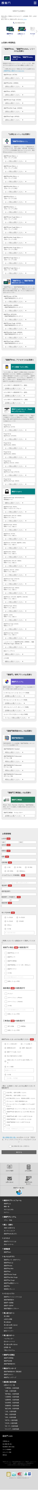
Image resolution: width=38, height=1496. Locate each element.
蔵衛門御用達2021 (9, 1364)
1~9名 (9, 867)
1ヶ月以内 (10, 917)
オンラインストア (9, 1230)
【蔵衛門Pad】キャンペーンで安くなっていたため (20, 1109)
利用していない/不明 (13, 981)
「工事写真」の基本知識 (11, 1388)
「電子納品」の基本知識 (11, 1394)
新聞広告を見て (11, 1048)
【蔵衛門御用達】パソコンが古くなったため (18, 1119)
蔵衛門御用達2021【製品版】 (13, 1371)
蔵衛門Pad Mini (8, 1268)
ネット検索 (10, 1066)
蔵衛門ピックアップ (10, 1377)
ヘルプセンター (8, 1338)
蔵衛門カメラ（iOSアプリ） (12, 1259)
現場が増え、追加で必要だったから (16, 1095)
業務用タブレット (9, 1289)
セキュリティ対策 (7, 1452)
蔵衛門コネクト (8, 1374)
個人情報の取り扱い (10, 1137)
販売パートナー (8, 1331)
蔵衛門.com (7, 1436)
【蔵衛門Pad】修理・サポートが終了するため (19, 1116)
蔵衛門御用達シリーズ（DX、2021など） (19, 965)
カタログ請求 (9, 1170)
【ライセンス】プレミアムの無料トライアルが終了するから (20, 1105)
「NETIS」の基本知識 (10, 1420)
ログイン (6, 1212)
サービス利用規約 (7, 1449)
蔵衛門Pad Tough (9, 1280)
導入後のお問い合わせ (11, 1344)
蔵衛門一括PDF (8, 1305)
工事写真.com (6, 1441)
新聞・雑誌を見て (27, 1048)
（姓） (3, 842)
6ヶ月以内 (10, 921)
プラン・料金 (8, 1220)
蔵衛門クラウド (12, 969)
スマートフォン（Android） (15, 1001)
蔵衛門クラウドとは (10, 1241)
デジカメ (10, 993)
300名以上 (22, 871)
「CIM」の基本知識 (10, 1417)
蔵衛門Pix (7, 1286)
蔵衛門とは (7, 1203)
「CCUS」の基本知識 (10, 1423)
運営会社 (5, 1455)
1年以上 (9, 925)
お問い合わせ (9, 1182)
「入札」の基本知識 (10, 1411)
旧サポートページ (9, 1341)
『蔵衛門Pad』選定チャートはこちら (13, 70)
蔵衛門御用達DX (9, 1299)
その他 (9, 929)
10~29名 (19, 867)
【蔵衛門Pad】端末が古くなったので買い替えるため (20, 1112)
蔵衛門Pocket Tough (10, 1274)
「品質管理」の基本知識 (11, 1399)
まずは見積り (28, 1170)
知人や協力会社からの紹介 (14, 1056)
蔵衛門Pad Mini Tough (11, 1277)
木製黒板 (23, 1026)
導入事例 (6, 1316)
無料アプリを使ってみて (14, 1052)
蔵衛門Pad (7, 1271)
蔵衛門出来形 (8, 1361)
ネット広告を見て (12, 1044)
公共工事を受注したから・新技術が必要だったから (20, 1098)
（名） (21, 842)
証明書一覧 (7, 1347)
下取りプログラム (9, 1350)
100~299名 (10, 871)
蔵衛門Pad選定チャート (11, 1283)
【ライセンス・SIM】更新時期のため (16, 1101)
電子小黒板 (10, 1026)
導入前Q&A (7, 1322)
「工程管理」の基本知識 (11, 1396)
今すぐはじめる (8, 1209)
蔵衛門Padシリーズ (13, 953)
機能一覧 (6, 1206)
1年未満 (21, 921)
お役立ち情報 (8, 1319)
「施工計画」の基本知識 (11, 1408)
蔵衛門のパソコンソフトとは (13, 1297)
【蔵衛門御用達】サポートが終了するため (18, 1122)
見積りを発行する (9, 1228)
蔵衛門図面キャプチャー (11, 1308)
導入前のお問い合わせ (11, 1325)
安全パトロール (8, 1244)
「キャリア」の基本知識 (11, 1429)
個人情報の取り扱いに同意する (20, 1146)
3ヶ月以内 (22, 917)
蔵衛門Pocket (8, 1265)
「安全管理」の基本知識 (11, 1402)
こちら (25, 19)
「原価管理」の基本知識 (11, 1405)
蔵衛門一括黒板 (8, 1302)
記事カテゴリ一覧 (9, 1385)
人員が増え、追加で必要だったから (16, 1092)
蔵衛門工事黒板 (12, 961)
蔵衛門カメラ (11, 957)
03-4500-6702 (20, 23)
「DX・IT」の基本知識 (11, 1426)
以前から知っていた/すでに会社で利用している (20, 1061)
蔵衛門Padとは (8, 1262)
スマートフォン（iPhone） (15, 997)
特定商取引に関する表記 (8, 1446)
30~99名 (30, 867)
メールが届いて (27, 1044)
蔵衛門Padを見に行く (28, 1183)
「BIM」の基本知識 (10, 1414)
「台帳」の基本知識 (10, 1391)
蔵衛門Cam (7, 1252)
